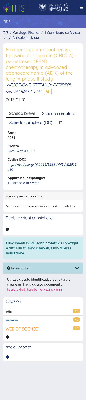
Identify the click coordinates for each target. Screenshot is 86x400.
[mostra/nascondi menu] (81, 7)
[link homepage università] (54, 8)
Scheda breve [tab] (22, 113)
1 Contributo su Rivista (62, 32)
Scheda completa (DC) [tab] (30, 122)
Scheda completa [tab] (58, 113)
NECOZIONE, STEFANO (28, 84)
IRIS (6, 32)
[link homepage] (15, 8)
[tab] (61, 122)
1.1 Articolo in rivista (23, 37)
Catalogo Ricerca (26, 32)
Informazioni (20, 268)
